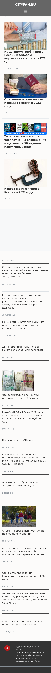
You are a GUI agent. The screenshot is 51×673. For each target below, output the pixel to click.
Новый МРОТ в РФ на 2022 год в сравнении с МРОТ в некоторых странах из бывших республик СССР (23, 417)
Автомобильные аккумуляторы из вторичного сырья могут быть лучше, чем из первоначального (24, 551)
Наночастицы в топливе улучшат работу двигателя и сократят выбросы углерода (23, 325)
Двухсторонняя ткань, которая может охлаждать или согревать (22, 348)
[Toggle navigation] (25, 11)
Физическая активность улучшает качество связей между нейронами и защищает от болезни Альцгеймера (25, 272)
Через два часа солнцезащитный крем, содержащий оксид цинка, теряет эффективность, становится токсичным (24, 598)
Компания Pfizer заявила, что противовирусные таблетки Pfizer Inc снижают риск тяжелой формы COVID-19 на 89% (24, 459)
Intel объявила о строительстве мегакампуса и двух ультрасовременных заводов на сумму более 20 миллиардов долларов (22, 301)
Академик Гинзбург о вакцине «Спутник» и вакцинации (21, 484)
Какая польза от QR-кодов (18, 440)
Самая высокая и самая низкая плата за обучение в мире (22, 623)
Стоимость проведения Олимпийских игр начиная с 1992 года (23, 576)
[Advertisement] (25, 230)
